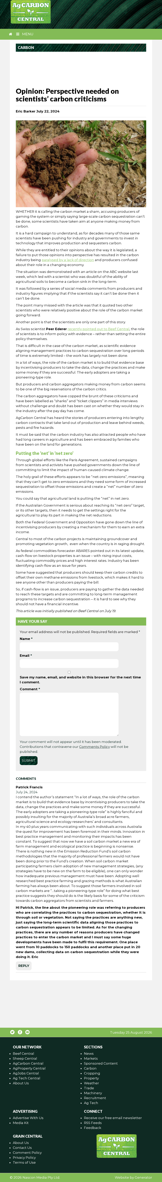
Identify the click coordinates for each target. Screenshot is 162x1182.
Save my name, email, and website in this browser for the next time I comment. (80, 679)
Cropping (92, 1073)
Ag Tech (91, 1103)
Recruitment (95, 1098)
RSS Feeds (93, 1123)
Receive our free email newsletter (113, 1118)
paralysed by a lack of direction (68, 260)
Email (26, 655)
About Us (21, 1083)
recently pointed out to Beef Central (98, 329)
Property (91, 1078)
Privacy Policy (24, 1158)
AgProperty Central (29, 1068)
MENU (27, 34)
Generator (143, 1177)
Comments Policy (94, 747)
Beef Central (23, 1054)
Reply (23, 966)
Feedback (92, 1128)
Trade (89, 1088)
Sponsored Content (101, 1063)
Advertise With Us (28, 1118)
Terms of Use (24, 1162)
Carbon (90, 1068)
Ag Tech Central (26, 1078)
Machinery (93, 1093)
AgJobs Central (26, 1073)
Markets (91, 1058)
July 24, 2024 (27, 792)
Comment (30, 689)
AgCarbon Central (28, 1063)
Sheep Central (25, 1058)
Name (26, 639)
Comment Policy (27, 1153)
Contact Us (22, 1148)
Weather (91, 1083)
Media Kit (21, 1123)
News (89, 1054)
